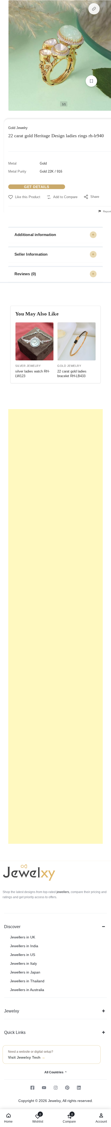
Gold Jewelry (18, 128)
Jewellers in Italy (23, 963)
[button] (94, 8)
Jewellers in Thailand (27, 981)
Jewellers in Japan (25, 972)
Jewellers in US (22, 955)
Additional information (35, 234)
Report (106, 211)
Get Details (36, 187)
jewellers (62, 892)
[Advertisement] (55, 626)
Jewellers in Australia (27, 990)
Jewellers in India (24, 946)
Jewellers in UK (22, 937)
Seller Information (31, 254)
